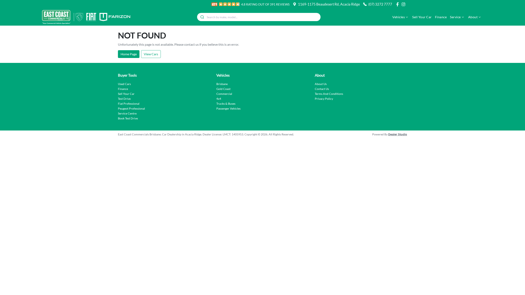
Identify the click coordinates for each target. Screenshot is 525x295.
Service (455, 17)
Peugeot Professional (131, 108)
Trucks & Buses (225, 103)
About (473, 17)
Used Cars (124, 84)
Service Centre (127, 113)
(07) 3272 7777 (380, 4)
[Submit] (202, 17)
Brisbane (222, 84)
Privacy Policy (324, 98)
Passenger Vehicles (228, 108)
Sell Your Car (422, 17)
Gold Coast (223, 89)
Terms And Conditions (329, 93)
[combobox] (259, 17)
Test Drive (124, 98)
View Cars (151, 54)
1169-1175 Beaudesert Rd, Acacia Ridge (329, 4)
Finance (441, 17)
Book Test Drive (128, 118)
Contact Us (322, 89)
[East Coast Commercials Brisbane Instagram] (404, 4)
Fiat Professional (128, 103)
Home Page (129, 54)
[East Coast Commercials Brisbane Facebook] (398, 4)
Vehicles (398, 17)
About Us (321, 84)
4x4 (218, 98)
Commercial (224, 93)
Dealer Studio (397, 134)
